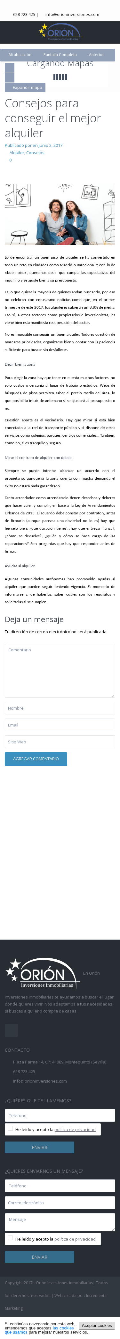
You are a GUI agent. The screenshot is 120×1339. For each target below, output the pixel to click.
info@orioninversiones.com (72, 14)
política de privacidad (75, 1129)
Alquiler (17, 152)
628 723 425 (24, 14)
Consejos (35, 152)
